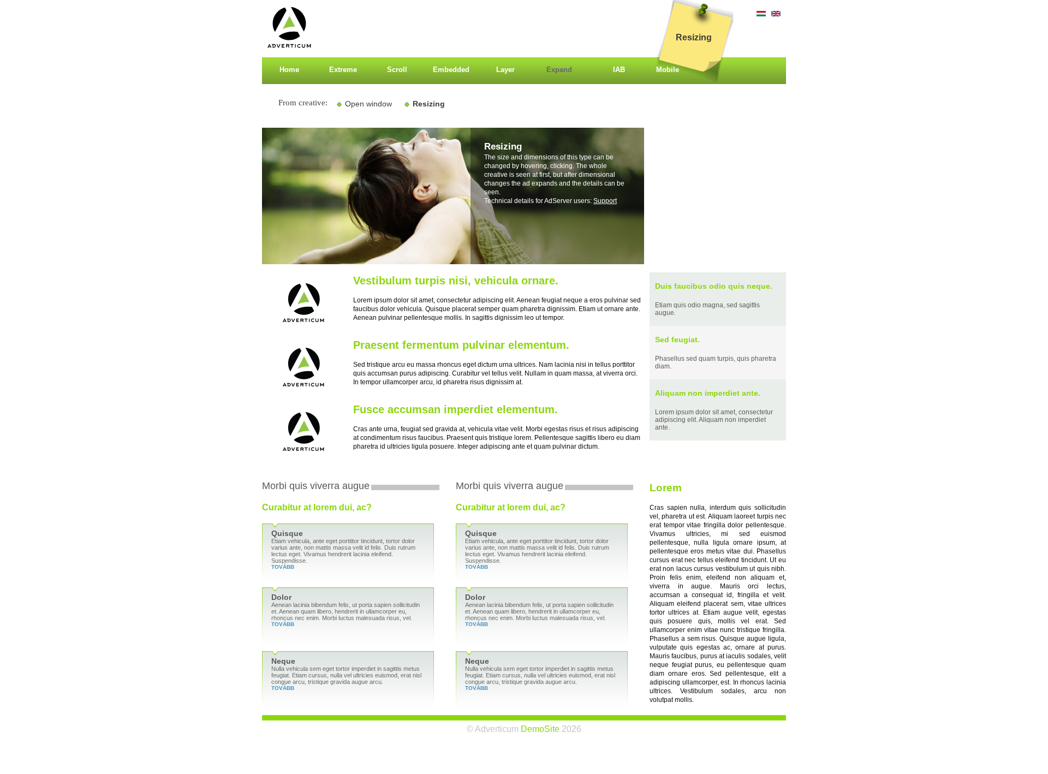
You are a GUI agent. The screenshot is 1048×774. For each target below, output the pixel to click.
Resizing (429, 103)
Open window (368, 103)
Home (289, 70)
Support (605, 201)
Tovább (282, 567)
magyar (761, 13)
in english (776, 13)
